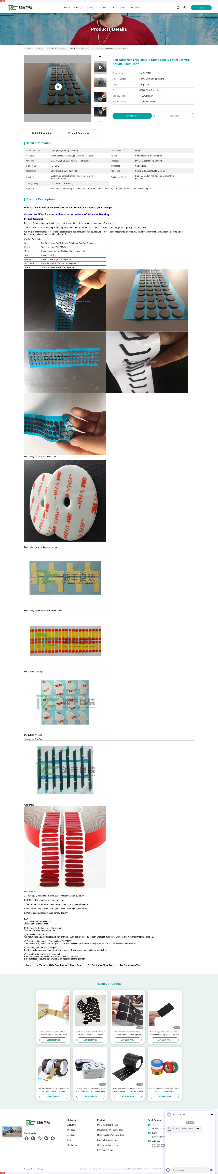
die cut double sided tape (101, 965)
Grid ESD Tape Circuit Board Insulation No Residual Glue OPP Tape (53, 1090)
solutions (104, 8)
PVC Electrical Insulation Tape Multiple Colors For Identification (164, 1090)
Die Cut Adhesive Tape (56, 49)
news (122, 8)
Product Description (79, 133)
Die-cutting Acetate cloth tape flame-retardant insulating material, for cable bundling (164, 1033)
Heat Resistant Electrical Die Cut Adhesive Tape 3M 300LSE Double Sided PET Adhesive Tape (53, 1033)
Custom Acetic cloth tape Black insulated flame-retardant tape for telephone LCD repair (127, 1033)
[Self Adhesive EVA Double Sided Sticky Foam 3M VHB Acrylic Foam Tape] (57, 88)
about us (78, 8)
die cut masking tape (130, 965)
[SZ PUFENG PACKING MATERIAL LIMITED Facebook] (26, 1138)
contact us (135, 8)
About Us (71, 1125)
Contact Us (72, 1145)
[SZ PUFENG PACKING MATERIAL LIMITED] (20, 7)
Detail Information (42, 133)
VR (114, 8)
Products (39, 49)
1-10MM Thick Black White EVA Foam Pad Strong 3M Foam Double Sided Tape (90, 1090)
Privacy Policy (29, 1169)
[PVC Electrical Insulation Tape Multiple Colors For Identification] (164, 1067)
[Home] (38, 1126)
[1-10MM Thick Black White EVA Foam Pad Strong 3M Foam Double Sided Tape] (90, 1067)
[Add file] (168, 1170)
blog (69, 1140)
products (91, 8)
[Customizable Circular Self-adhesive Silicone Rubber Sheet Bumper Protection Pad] (90, 1010)
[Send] (212, 1170)
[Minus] (211, 1114)
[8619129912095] (39, 1138)
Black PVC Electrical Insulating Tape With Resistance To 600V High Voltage (127, 1090)
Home (67, 8)
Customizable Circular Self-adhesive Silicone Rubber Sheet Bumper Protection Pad (90, 1033)
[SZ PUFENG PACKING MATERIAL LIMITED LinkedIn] (33, 1138)
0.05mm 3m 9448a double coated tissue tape (59, 965)
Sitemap (40, 1169)
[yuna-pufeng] (52, 1138)
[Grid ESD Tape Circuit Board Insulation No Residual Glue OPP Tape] (53, 1067)
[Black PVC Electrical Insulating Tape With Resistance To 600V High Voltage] (127, 1067)
